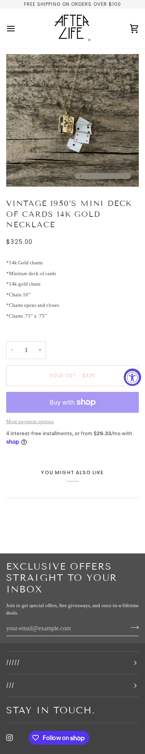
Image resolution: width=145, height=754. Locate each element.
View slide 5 (116, 176)
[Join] (132, 627)
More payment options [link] (30, 421)
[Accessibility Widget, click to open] (132, 377)
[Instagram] (9, 737)
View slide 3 (98, 176)
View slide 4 (107, 176)
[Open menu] (17, 29)
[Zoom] (20, 172)
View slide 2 (89, 176)
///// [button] (13, 662)
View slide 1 (80, 176)
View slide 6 (125, 176)
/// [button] (10, 685)
